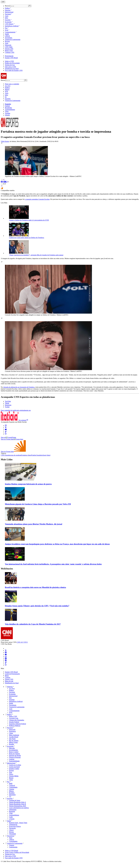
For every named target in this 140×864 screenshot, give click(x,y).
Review (7, 41)
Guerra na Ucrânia (15, 765)
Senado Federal (14, 722)
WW (6, 91)
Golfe (11, 817)
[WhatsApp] (6, 665)
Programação (9, 56)
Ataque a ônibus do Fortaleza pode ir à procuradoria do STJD (29, 220)
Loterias (11, 759)
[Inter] (6, 648)
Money (7, 89)
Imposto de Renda (15, 755)
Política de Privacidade (12, 63)
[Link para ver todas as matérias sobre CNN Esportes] (9, 126)
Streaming (12, 794)
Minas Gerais (13, 742)
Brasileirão (8, 108)
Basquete (12, 811)
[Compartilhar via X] (3, 182)
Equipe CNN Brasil (11, 58)
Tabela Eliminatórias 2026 (17, 806)
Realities (12, 793)
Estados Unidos (14, 768)
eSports (7, 115)
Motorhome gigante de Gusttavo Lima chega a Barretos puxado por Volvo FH (38, 504)
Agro (6, 16)
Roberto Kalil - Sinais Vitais (18, 823)
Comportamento (10, 32)
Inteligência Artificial (11, 26)
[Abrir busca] (29, 6)
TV (10, 796)
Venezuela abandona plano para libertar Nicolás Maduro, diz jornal (33, 524)
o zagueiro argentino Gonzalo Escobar (37, 199)
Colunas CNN (9, 52)
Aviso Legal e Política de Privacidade (17, 852)
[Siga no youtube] (6, 430)
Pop (6, 28)
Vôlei (11, 813)
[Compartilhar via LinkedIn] (5, 182)
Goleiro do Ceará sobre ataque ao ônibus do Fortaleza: (26, 237)
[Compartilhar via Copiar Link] (8, 182)
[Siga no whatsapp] (6, 434)
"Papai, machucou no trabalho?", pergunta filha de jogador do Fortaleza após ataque (36, 255)
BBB (10, 783)
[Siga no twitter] (6, 428)
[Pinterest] (6, 661)
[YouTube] (6, 655)
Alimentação (13, 824)
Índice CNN (13, 716)
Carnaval (12, 785)
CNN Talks (8, 47)
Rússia (11, 778)
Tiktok (7, 403)
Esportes (7, 20)
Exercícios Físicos (15, 826)
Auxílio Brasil (13, 737)
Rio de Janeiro (13, 740)
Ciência (7, 36)
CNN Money (9, 24)
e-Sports (11, 819)
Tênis (7, 111)
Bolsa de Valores (14, 754)
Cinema (11, 789)
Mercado (12, 748)
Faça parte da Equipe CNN (14, 70)
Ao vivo (7, 86)
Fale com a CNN (10, 67)
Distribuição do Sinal (12, 68)
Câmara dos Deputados (16, 720)
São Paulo (12, 739)
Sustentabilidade (14, 761)
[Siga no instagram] (6, 426)
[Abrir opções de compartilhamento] (4, 184)
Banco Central (13, 752)
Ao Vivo (12, 688)
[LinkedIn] (6, 659)
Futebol (7, 106)
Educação (8, 45)
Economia (8, 22)
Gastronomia (13, 847)
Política (7, 8)
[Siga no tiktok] (6, 432)
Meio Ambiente (14, 735)
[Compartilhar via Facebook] (1, 182)
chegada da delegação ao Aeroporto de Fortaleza (19, 387)
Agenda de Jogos (14, 800)
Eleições (7, 10)
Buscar (7, 6)
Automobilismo (10, 109)
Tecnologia (8, 38)
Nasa (10, 837)
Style (6, 30)
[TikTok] (6, 663)
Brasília (11, 744)
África (11, 774)
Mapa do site (9, 681)
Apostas (7, 113)
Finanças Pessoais (15, 757)
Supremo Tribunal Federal (17, 724)
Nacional (8, 14)
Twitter (7, 407)
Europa (11, 770)
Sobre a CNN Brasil (11, 850)
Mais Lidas (7, 459)
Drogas (11, 832)
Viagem (11, 845)
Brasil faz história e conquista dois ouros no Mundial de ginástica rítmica (35, 587)
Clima (11, 733)
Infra (6, 18)
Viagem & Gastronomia (12, 39)
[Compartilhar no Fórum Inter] (2, 188)
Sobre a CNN (9, 61)
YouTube (8, 401)
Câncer (11, 830)
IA (6, 97)
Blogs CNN (9, 50)
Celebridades (13, 787)
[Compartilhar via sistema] (1, 186)
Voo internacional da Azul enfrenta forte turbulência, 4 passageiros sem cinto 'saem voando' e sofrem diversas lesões (53, 564)
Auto (6, 43)
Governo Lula (13, 718)
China (11, 780)
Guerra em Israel (14, 767)
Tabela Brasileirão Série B (17, 804)
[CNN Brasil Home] (12, 78)
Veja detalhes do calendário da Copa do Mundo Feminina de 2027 (33, 624)
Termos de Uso (10, 65)
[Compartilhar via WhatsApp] (6, 182)
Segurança (12, 731)
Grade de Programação (12, 674)
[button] (70, 159)
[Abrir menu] (3, 2)
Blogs (7, 675)
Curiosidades (13, 841)
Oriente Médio (13, 776)
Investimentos (13, 750)
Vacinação (12, 828)
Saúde (7, 34)
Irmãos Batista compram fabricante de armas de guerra (28, 484)
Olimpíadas (12, 809)
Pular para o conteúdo (12, 84)
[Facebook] (6, 653)
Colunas (7, 677)
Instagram (8, 405)
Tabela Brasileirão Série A (17, 802)
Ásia (10, 772)
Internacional (9, 12)
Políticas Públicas (14, 725)
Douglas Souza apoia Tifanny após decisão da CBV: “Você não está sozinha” (37, 606)
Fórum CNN (9, 49)
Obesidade (12, 834)
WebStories (7, 568)
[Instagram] (6, 657)
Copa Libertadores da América (19, 808)
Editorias (10, 687)
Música (11, 791)
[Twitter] (6, 650)
